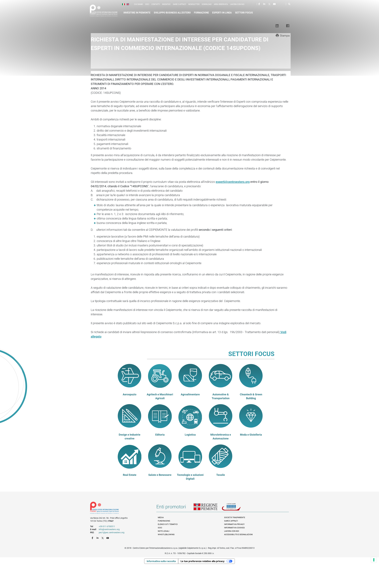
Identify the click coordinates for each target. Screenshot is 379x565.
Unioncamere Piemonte (235, 508)
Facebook (259, 4)
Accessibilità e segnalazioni (238, 534)
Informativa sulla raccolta (161, 561)
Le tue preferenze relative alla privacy (202, 561)
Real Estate (129, 474)
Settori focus (244, 12)
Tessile (220, 474)
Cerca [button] (289, 4)
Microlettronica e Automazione (220, 436)
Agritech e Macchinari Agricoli (160, 396)
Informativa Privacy (234, 524)
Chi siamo (138, 4)
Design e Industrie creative (129, 436)
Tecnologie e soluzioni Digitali (190, 476)
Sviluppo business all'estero (172, 12)
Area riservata (221, 4)
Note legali (163, 531)
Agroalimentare (190, 394)
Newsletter (193, 4)
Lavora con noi (237, 4)
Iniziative (166, 4)
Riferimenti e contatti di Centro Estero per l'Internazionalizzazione (120, 508)
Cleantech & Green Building (251, 396)
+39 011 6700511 (107, 526)
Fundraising (164, 521)
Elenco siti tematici (168, 524)
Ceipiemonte (106, 10)
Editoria (160, 434)
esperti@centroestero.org (233, 182)
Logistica (190, 434)
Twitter (269, 4)
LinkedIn (264, 4)
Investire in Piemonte (136, 12)
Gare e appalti (179, 4)
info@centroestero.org (109, 529)
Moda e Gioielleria (251, 434)
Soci (147, 4)
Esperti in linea (222, 12)
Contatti (155, 4)
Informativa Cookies (234, 528)
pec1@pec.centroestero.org (111, 532)
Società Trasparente (234, 517)
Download (207, 4)
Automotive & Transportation (220, 396)
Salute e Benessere (159, 474)
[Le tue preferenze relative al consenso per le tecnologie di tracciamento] (374, 560)
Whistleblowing (166, 534)
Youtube (274, 4)
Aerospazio (129, 394)
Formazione (201, 12)
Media (161, 517)
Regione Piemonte (207, 508)
